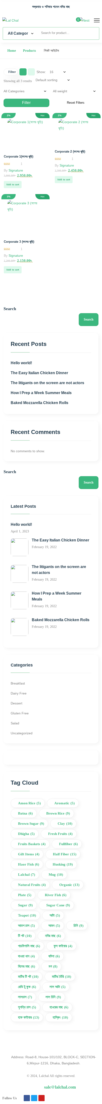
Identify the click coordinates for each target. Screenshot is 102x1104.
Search (10, 308)
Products (29, 50)
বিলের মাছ (26, 966)
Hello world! (21, 363)
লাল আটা (57, 987)
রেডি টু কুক (27, 987)
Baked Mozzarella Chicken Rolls (39, 403)
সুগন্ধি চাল (27, 1007)
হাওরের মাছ (59, 1007)
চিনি (78, 925)
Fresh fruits (60, 834)
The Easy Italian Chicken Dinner (39, 373)
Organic (69, 885)
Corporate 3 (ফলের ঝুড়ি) (19, 241)
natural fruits (32, 885)
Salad (15, 723)
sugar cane (58, 905)
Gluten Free (20, 713)
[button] (13, 184)
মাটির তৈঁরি (61, 976)
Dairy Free (19, 693)
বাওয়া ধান (26, 956)
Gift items (28, 854)
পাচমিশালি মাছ (29, 946)
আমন (54, 925)
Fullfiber (68, 844)
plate (24, 895)
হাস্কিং (60, 1017)
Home (11, 50)
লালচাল (25, 997)
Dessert (16, 703)
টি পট (25, 936)
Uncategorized (21, 733)
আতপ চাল (26, 925)
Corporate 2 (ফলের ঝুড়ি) (70, 151)
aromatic (64, 803)
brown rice (58, 813)
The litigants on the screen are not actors (47, 383)
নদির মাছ (53, 936)
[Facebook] (27, 1098)
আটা (55, 915)
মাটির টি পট (28, 976)
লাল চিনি (53, 997)
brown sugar (31, 823)
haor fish (28, 864)
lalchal (26, 874)
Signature (16, 170)
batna (25, 813)
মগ (53, 966)
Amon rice (29, 803)
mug (56, 874)
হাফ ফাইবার (28, 1017)
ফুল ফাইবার (63, 946)
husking (63, 864)
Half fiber (64, 854)
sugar (25, 905)
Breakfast (18, 683)
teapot (27, 915)
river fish (55, 895)
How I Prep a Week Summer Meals (41, 393)
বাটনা (54, 956)
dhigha (26, 834)
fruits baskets (32, 844)
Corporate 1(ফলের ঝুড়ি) (18, 156)
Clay (65, 823)
